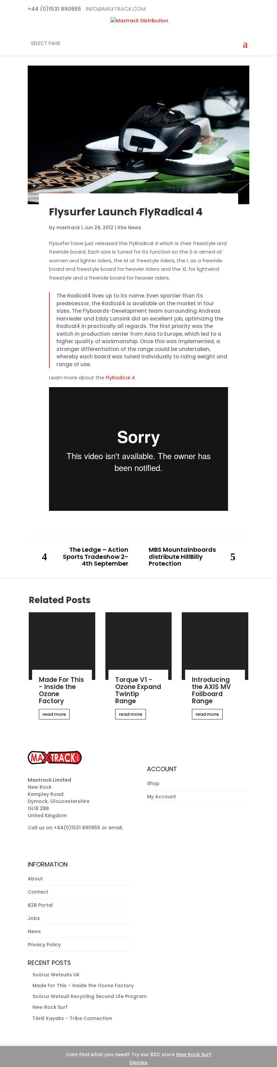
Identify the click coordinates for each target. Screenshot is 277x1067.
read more (54, 714)
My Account (161, 796)
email (115, 827)
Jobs (34, 918)
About (35, 878)
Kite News (129, 227)
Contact (38, 891)
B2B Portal (40, 905)
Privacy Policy (44, 944)
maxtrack (68, 227)
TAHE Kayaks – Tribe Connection (72, 1018)
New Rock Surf (193, 1054)
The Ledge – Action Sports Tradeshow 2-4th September (95, 556)
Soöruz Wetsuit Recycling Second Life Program (89, 996)
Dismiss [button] (138, 1062)
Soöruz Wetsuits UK (56, 974)
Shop (153, 783)
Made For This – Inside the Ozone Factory (83, 985)
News (34, 931)
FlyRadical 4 (120, 377)
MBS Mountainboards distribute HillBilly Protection (182, 556)
